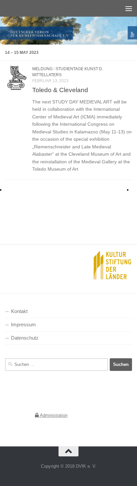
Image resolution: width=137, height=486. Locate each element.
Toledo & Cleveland (60, 89)
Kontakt (19, 311)
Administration (53, 415)
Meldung (42, 69)
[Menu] (128, 8)
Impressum (23, 324)
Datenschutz (25, 338)
